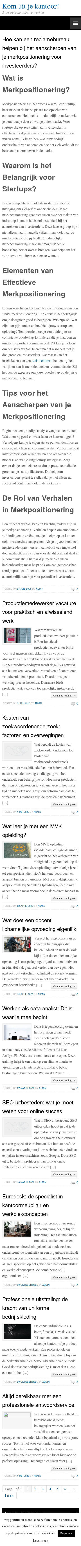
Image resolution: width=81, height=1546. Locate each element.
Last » (9, 1495)
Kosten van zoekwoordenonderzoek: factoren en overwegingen (33, 726)
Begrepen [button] (66, 1533)
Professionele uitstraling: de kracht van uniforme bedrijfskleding (35, 1307)
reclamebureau (42, 360)
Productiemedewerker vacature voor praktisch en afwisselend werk (39, 611)
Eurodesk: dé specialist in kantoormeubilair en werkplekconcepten (32, 1205)
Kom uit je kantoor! (30, 6)
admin (39, 588)
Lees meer (40, 1540)
